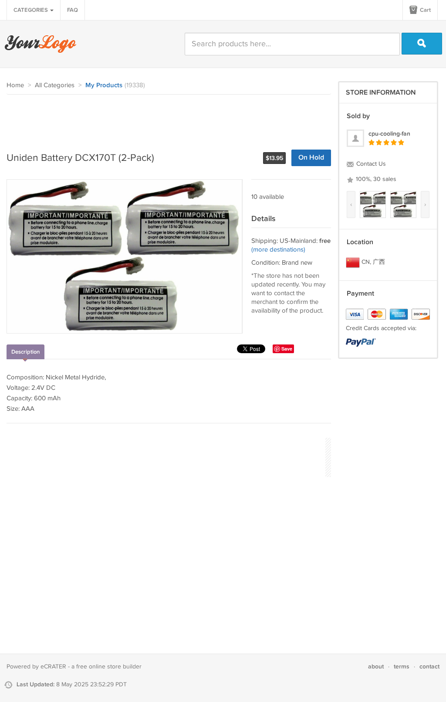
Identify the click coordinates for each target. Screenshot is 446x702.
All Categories (54, 85)
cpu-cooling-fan (389, 133)
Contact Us (370, 163)
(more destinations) (278, 249)
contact (429, 666)
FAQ (72, 10)
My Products (103, 85)
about (376, 666)
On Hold (311, 157)
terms (401, 666)
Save (286, 348)
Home (15, 85)
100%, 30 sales (375, 179)
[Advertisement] (165, 118)
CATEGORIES (31, 10)
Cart (425, 10)
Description (25, 351)
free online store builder (109, 666)
